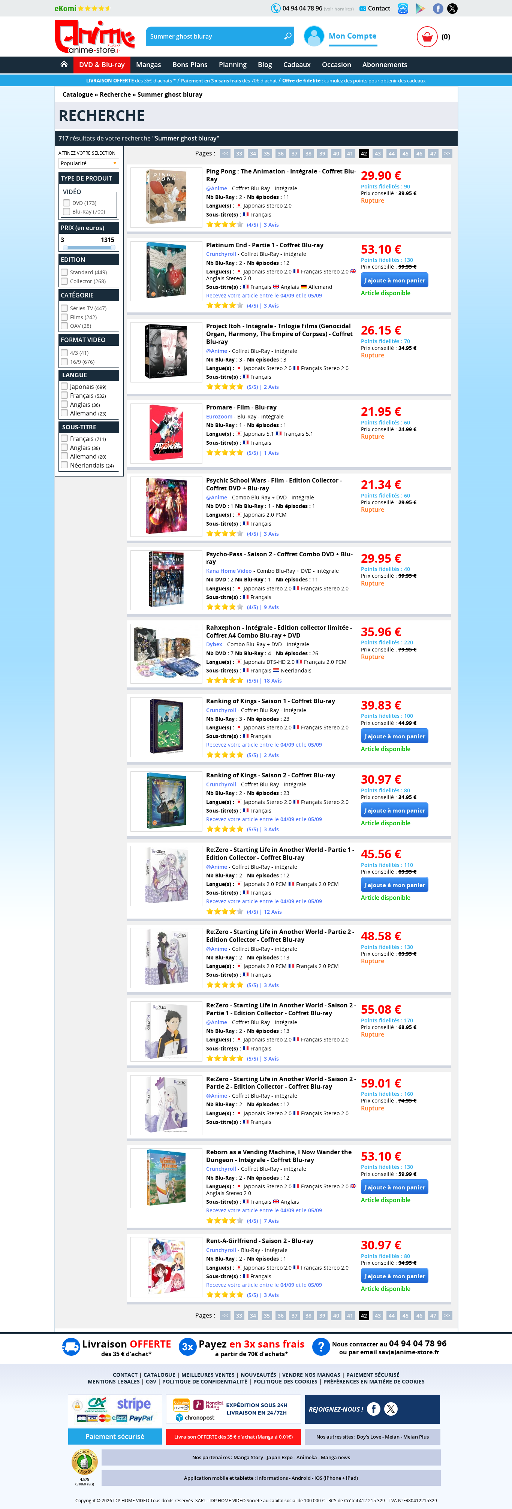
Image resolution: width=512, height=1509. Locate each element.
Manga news (335, 1457)
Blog (265, 64)
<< (225, 153)
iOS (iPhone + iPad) (336, 1478)
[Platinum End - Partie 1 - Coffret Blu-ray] (166, 271)
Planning (233, 64)
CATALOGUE (159, 1374)
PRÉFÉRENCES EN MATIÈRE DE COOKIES (374, 1381)
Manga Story (248, 1457)
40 (336, 153)
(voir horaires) (339, 9)
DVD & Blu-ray (102, 64)
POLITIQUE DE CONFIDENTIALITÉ (204, 1381)
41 (350, 153)
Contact (379, 8)
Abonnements (384, 64)
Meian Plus (416, 1436)
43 (378, 153)
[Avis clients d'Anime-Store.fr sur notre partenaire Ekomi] (83, 8)
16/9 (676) (82, 361)
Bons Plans (190, 64)
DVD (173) (84, 202)
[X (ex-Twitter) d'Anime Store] (391, 1409)
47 (433, 153)
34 (253, 153)
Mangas (148, 64)
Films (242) (83, 317)
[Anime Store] (95, 36)
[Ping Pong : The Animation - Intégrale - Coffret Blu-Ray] (166, 197)
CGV (151, 1381)
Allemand (88, 413)
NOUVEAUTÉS (258, 1374)
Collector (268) (88, 281)
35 (267, 153)
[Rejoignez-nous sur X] (452, 8)
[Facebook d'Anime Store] (373, 1409)
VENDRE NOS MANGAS (311, 1374)
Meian (392, 1436)
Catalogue (78, 94)
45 (406, 153)
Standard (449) (88, 272)
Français (88, 395)
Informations (272, 1478)
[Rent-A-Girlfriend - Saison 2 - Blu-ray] (166, 1267)
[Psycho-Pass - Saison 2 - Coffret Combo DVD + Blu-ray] (166, 580)
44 (392, 153)
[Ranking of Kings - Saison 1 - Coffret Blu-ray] (166, 727)
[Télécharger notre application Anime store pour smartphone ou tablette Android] (420, 8)
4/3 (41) (79, 352)
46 (419, 153)
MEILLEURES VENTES (208, 1374)
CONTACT (125, 1374)
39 (322, 153)
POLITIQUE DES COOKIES (285, 1381)
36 (281, 153)
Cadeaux (297, 64)
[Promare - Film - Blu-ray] (166, 433)
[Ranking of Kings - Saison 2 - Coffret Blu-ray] (166, 801)
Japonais (88, 386)
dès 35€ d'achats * (131, 80)
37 (295, 153)
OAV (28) (80, 325)
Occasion (336, 64)
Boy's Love (369, 1436)
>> (447, 153)
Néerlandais (92, 465)
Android (301, 1478)
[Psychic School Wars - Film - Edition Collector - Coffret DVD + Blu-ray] (166, 506)
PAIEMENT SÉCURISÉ (373, 1374)
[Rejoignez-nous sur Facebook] (438, 8)
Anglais (85, 404)
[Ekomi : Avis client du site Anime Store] (85, 1473)
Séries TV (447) (88, 308)
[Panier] (427, 36)
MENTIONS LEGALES (114, 1381)
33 (239, 153)
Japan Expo (280, 1457)
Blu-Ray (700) (88, 211)
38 (308, 153)
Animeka (306, 1457)
